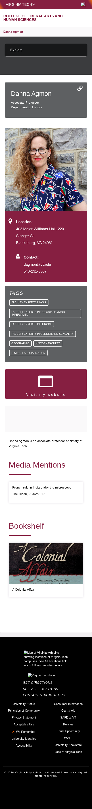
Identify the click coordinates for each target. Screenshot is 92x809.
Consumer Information (68, 704)
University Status (24, 704)
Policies (68, 724)
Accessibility (24, 745)
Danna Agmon (13, 31)
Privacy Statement (24, 717)
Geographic (20, 343)
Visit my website (46, 394)
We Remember (25, 732)
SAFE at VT (68, 717)
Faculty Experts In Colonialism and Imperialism (38, 313)
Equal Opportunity (68, 731)
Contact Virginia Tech (46, 695)
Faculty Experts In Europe (31, 324)
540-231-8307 (35, 271)
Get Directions (39, 682)
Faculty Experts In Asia (28, 302)
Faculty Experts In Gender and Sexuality (42, 333)
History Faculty (48, 343)
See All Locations (42, 689)
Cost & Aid (68, 710)
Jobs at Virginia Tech (68, 752)
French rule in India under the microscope (41, 487)
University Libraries (23, 738)
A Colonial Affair (23, 589)
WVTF (68, 738)
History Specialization (28, 353)
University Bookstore (68, 745)
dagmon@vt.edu (37, 264)
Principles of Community (24, 710)
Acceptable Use (24, 724)
